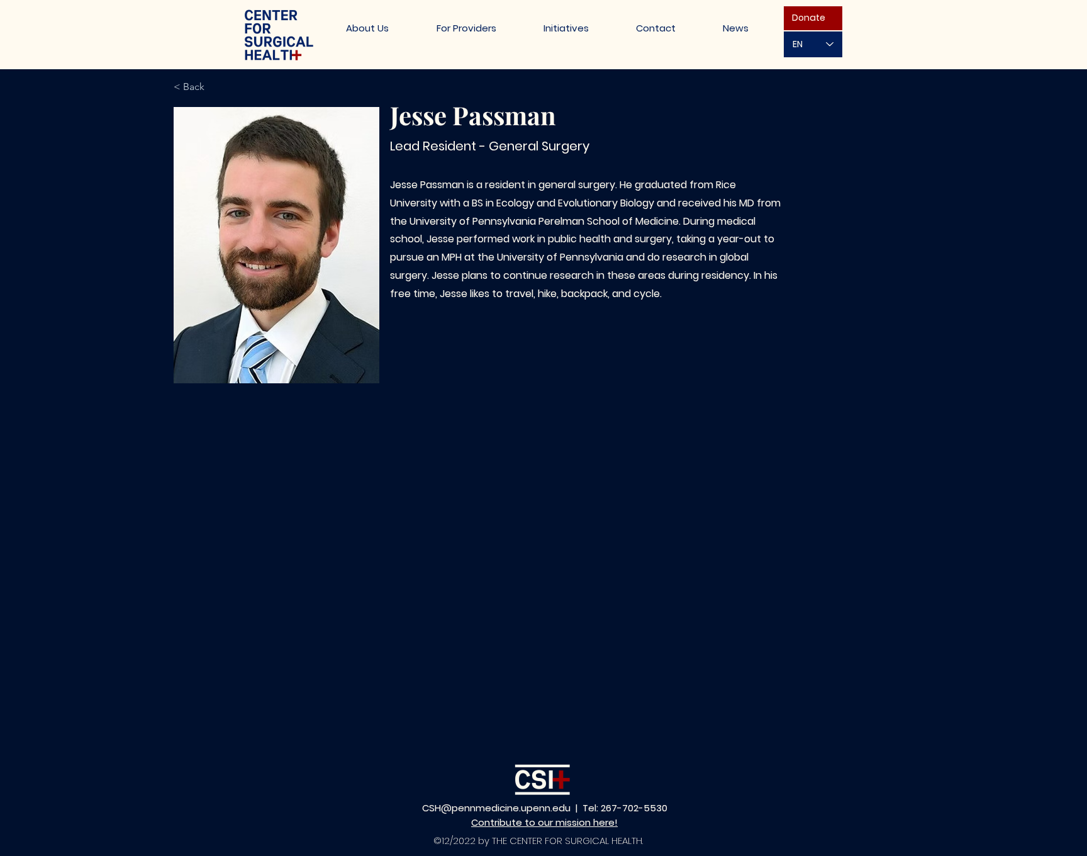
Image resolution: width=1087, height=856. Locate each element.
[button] (566, 28)
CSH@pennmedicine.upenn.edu (496, 807)
